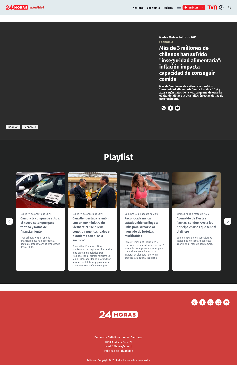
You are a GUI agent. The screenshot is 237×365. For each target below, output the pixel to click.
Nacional (138, 8)
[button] (227, 221)
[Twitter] (177, 108)
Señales (194, 7)
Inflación (12, 127)
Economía (153, 8)
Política (168, 8)
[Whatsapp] (163, 108)
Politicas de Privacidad (118, 351)
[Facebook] (170, 108)
